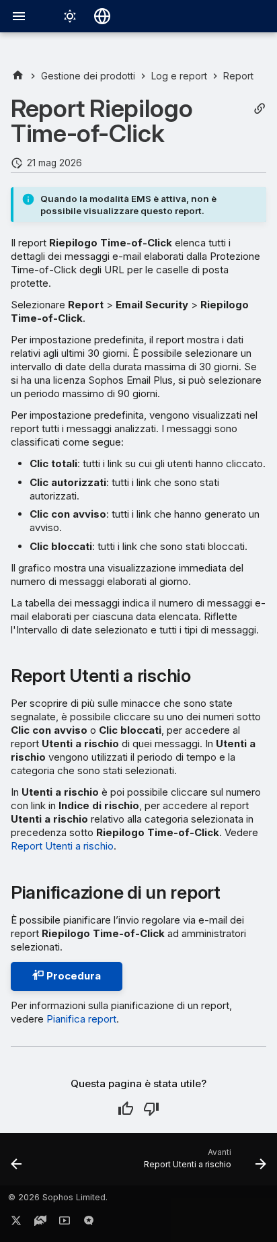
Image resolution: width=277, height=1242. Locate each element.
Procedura (72, 975)
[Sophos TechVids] (64, 1223)
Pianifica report (81, 1018)
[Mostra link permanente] (259, 109)
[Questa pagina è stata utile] (125, 1109)
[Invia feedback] (89, 1223)
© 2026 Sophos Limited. (58, 1197)
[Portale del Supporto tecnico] (40, 1223)
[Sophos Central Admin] (18, 76)
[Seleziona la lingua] (102, 16)
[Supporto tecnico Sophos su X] (16, 1223)
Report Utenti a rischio (62, 845)
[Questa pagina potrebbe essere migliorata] (151, 1109)
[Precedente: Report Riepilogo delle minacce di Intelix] (16, 1163)
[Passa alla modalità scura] (69, 16)
